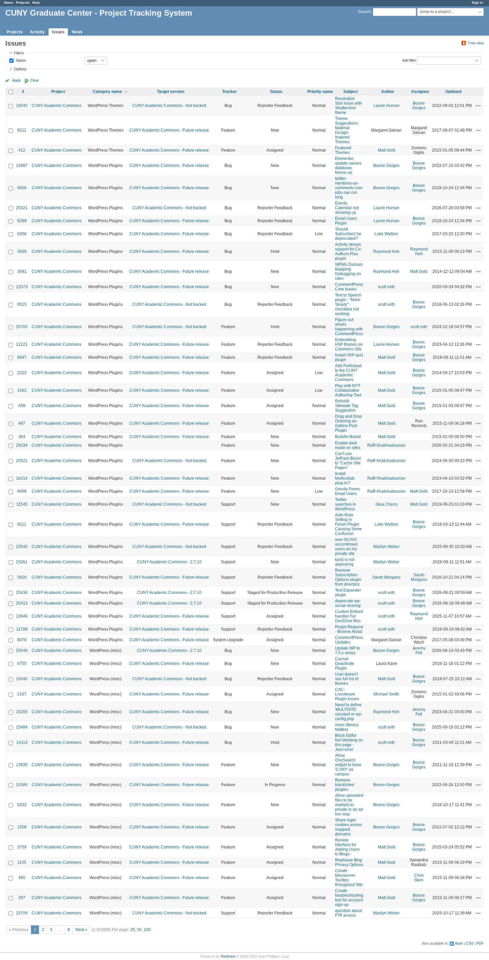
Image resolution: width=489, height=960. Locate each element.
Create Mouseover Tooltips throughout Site (349, 877)
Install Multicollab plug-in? (345, 478)
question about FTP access (348, 913)
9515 (22, 304)
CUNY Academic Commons (57, 105)
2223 (22, 372)
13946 (22, 616)
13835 (22, 764)
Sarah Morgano (386, 577)
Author (387, 91)
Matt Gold (386, 150)
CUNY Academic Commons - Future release (169, 130)
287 (21, 897)
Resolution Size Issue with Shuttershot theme (348, 105)
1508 (22, 827)
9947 (22, 357)
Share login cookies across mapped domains (348, 827)
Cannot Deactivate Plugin (344, 664)
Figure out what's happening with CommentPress (349, 326)
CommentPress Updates (349, 640)
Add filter (409, 60)
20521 (22, 460)
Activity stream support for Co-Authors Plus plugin (348, 251)
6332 (22, 804)
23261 (22, 562)
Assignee (420, 91)
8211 (21, 130)
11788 (22, 629)
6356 (22, 234)
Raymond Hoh (386, 251)
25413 (22, 603)
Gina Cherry (387, 504)
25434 (22, 592)
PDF (480, 943)
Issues (58, 32)
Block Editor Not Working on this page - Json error (349, 742)
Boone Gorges (418, 105)
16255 (22, 712)
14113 (22, 742)
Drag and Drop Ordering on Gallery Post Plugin (348, 423)
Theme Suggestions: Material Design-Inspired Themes (347, 130)
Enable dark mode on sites (347, 445)
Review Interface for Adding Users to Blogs (347, 847)
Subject (350, 91)
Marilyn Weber (386, 546)
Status (20, 60)
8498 (22, 491)
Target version (170, 91)
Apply (16, 80)
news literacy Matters (347, 727)
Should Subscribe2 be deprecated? (348, 234)
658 (21, 405)
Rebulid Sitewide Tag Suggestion (346, 406)
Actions (478, 105)
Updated (453, 91)
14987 (22, 165)
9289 (22, 221)
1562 (22, 390)
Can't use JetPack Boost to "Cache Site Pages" (348, 460)
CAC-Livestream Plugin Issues (347, 694)
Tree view (476, 43)
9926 (22, 188)
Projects (23, 2)
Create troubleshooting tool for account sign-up (349, 897)
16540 (22, 105)
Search (364, 11)
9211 (21, 524)
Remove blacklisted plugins (344, 785)
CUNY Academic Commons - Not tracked (169, 105)
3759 (22, 847)
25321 (22, 208)
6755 (22, 663)
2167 (22, 694)
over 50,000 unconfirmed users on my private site (346, 546)
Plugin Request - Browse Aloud (349, 629)
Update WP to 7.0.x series (347, 650)
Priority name (320, 91)
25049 (22, 650)
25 (132, 929)
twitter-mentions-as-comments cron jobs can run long (349, 188)
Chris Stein (419, 877)
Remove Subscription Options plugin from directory (348, 577)
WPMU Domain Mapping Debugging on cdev (349, 271)
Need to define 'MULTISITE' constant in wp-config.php (348, 712)
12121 (22, 344)
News (77, 32)
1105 (21, 862)
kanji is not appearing (344, 562)
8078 (22, 640)
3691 (22, 271)
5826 (22, 577)
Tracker (229, 91)
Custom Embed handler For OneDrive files (349, 616)
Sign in (477, 2)
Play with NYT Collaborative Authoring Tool (348, 390)
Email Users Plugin (346, 221)
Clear (34, 80)
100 (147, 929)
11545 (22, 504)
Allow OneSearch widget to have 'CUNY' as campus (348, 764)
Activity (37, 32)
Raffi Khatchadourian (386, 445)
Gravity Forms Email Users (347, 491)
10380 (22, 784)
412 (21, 150)
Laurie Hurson (387, 105)
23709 (22, 913)
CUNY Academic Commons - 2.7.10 (169, 562)
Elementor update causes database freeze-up (348, 165)
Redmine (228, 956)
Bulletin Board (348, 436)
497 (21, 423)
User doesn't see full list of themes (346, 679)
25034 (22, 445)
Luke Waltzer (386, 234)
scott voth (386, 286)
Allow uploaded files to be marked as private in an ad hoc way (349, 804)
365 (21, 877)
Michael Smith (386, 694)
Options (20, 69)
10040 (22, 679)
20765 (22, 326)
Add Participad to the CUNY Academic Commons (348, 372)
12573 (22, 286)
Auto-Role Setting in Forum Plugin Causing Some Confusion (348, 524)
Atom (459, 943)
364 (21, 436)
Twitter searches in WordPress (345, 504)
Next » (81, 929)
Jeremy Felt (418, 650)
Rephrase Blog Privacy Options (349, 862)
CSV (469, 943)
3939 (22, 251)
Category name (107, 91)
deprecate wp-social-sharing (348, 603)
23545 (22, 546)
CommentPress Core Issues (349, 286)
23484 (22, 727)
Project (58, 91)
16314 (22, 478)
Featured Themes (343, 150)
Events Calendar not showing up (347, 208)
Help (36, 2)
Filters (19, 53)
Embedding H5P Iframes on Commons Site (349, 344)
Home (8, 2)
